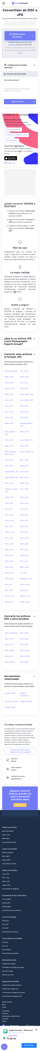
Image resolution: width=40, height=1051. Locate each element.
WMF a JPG (24, 567)
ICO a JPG (9, 509)
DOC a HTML (25, 651)
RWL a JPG (24, 478)
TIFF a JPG (24, 371)
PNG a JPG (24, 377)
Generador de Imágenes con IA (16, 135)
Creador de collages (8, 964)
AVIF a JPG (24, 538)
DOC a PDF (24, 639)
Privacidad (5, 1011)
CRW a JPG (24, 466)
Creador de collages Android (11, 985)
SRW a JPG (9, 423)
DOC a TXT (9, 645)
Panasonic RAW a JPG (11, 490)
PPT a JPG (9, 602)
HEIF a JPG (9, 515)
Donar (4, 1007)
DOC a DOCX (10, 662)
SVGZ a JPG (9, 573)
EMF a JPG (9, 567)
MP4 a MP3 (6, 856)
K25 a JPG (24, 472)
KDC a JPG (9, 412)
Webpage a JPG (26, 579)
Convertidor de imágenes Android (13, 993)
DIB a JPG (24, 521)
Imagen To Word (26, 702)
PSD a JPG (9, 394)
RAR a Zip (5, 921)
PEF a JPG (24, 418)
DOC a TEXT (9, 639)
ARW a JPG (9, 498)
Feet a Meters (6, 950)
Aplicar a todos (18, 102)
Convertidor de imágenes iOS (12, 996)
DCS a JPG (9, 466)
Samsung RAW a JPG (26, 424)
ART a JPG (9, 556)
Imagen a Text (10, 707)
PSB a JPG (24, 498)
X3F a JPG (24, 489)
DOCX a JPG (25, 585)
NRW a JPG (24, 483)
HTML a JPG (24, 602)
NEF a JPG (9, 483)
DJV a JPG (24, 561)
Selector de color (8, 975)
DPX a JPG (24, 550)
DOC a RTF (9, 656)
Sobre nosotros (7, 1002)
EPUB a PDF (6, 903)
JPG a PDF (5, 874)
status (4, 1021)
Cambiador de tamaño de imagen (13, 967)
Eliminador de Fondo (13, 129)
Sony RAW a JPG (26, 440)
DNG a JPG (24, 412)
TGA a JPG (9, 527)
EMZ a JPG (24, 527)
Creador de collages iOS (10, 989)
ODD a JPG (9, 383)
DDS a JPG (24, 544)
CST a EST (5, 928)
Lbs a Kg (5, 942)
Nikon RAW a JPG (26, 394)
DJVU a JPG (9, 521)
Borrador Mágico (11, 140)
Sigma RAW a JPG (12, 478)
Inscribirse (12, 45)
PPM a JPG (24, 556)
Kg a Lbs (5, 946)
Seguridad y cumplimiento (11, 1016)
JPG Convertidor (11, 371)
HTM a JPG (9, 579)
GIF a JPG (24, 383)
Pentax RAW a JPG (10, 433)
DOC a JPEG (25, 656)
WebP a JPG (9, 389)
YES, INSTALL (29, 1045)
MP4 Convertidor (8, 831)
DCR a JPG (24, 446)
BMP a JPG (9, 377)
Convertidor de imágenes (10, 889)
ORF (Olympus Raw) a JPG (10, 453)
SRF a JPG (24, 406)
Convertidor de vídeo (9, 842)
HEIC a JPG (9, 544)
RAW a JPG (9, 446)
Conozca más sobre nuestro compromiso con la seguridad (20, 751)
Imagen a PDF (10, 693)
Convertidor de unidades (10, 953)
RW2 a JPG (24, 432)
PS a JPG (8, 585)
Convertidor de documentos (11, 910)
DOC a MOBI (9, 651)
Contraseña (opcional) (11, 80)
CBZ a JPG (24, 515)
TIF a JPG (23, 532)
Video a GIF (6, 835)
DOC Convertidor (11, 633)
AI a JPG (23, 573)
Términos (5, 1014)
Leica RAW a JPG (26, 400)
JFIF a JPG (9, 503)
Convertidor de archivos (10, 932)
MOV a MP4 (6, 839)
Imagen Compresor (24, 694)
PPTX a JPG (9, 596)
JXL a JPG (24, 509)
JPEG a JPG (9, 532)
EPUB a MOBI (6, 907)
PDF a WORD (6, 899)
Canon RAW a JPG (27, 452)
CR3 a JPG (9, 460)
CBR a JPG (24, 503)
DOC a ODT (24, 633)
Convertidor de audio (9, 864)
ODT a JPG (24, 590)
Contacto (5, 1019)
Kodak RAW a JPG (12, 472)
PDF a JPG (9, 590)
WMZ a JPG (9, 550)
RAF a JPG (9, 418)
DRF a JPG (24, 460)
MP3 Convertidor (7, 853)
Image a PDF (6, 885)
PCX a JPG (9, 538)
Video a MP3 (6, 860)
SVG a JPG (24, 389)
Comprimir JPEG (11, 702)
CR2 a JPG (9, 440)
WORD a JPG (25, 596)
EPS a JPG (9, 561)
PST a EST (5, 924)
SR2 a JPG (9, 400)
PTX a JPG (9, 406)
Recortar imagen (7, 971)
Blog (3, 1005)
